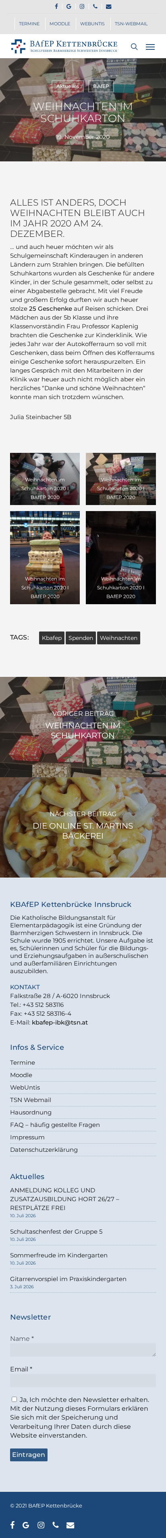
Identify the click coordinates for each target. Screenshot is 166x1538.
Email (21, 1369)
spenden (80, 638)
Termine (22, 1062)
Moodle (21, 1075)
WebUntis (25, 1087)
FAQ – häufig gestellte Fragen (55, 1125)
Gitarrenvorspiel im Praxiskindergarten (68, 1279)
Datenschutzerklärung (44, 1149)
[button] (150, 47)
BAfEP (101, 86)
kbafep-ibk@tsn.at (60, 1022)
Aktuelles (67, 86)
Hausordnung (31, 1112)
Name (22, 1338)
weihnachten (118, 638)
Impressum (27, 1137)
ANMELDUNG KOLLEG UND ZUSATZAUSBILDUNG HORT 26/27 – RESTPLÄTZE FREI (64, 1199)
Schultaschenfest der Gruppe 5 (56, 1231)
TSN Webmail (30, 1100)
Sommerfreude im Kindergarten (59, 1255)
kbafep (52, 638)
